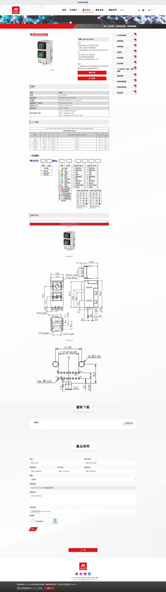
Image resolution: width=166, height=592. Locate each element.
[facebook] (77, 573)
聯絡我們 (113, 10)
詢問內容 (33, 492)
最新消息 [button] (100, 10)
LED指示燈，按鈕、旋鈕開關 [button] (125, 70)
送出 (32, 529)
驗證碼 (32, 516)
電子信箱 (88, 459)
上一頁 (83, 550)
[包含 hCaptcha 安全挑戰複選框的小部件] (44, 521)
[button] (31, 54)
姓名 (32, 459)
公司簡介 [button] (73, 10)
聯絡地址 (87, 467)
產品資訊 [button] (87, 10)
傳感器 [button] (119, 52)
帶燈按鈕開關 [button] (121, 87)
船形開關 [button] (120, 63)
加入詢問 (92, 78)
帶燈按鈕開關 (121, 26)
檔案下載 (92, 73)
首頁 (64, 10)
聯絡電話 (33, 467)
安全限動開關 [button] (121, 35)
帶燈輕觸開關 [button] (121, 81)
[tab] (124, 35)
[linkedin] (89, 573)
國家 (32, 476)
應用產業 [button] (120, 93)
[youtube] (85, 573)
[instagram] (81, 573)
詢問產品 (33, 484)
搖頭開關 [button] (120, 58)
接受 (49, 588)
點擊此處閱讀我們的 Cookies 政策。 (30, 588)
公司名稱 (60, 467)
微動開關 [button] (120, 41)
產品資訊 (111, 26)
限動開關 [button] (120, 46)
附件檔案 (33, 507)
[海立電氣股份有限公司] (16, 10)
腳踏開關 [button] (120, 76)
